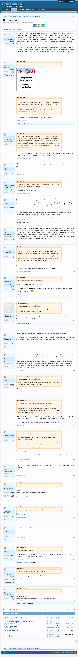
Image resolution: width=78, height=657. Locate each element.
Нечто (5, 358)
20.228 (13, 43)
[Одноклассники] (36, 25)
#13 (74, 425)
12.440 (13, 288)
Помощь (63, 652)
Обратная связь (56, 652)
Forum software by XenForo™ (15, 654)
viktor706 (19, 520)
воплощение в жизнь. (11, 630)
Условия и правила (71, 654)
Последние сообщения (8, 12)
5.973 (13, 208)
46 (13, 556)
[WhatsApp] (42, 25)
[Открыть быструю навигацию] (73, 16)
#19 (74, 578)
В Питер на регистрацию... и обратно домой (19, 622)
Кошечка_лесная (9, 138)
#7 (74, 240)
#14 (74, 459)
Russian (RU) (5, 652)
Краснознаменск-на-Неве (9, 212)
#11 (74, 344)
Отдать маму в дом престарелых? (16, 617)
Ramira (6, 551)
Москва (12, 559)
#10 (74, 320)
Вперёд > (18, 29)
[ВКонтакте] (34, 25)
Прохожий (24, 520)
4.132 (13, 364)
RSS (75, 652)
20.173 (13, 71)
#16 (74, 517)
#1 (74, 56)
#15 (74, 496)
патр (41, 22)
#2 (74, 120)
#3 (74, 158)
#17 (74, 537)
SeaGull (24, 603)
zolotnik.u (7, 66)
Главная (7, 9)
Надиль (6, 593)
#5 (74, 193)
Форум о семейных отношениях (19, 22)
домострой (8, 635)
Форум (14, 9)
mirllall (18, 562)
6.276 (13, 598)
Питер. (13, 367)
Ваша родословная (11, 626)
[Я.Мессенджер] (44, 25)
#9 (74, 294)
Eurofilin (6, 203)
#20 (74, 600)
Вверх (72, 652)
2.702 (13, 320)
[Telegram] (39, 25)
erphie (6, 315)
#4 (74, 174)
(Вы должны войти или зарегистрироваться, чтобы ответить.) (60, 609)
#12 (74, 370)
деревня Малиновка (10, 75)
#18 (74, 559)
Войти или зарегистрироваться (66, 1)
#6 (74, 219)
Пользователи (41, 9)
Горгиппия (12, 291)
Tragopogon (7, 281)
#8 (74, 271)
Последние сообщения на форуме (26, 9)
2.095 (13, 143)
